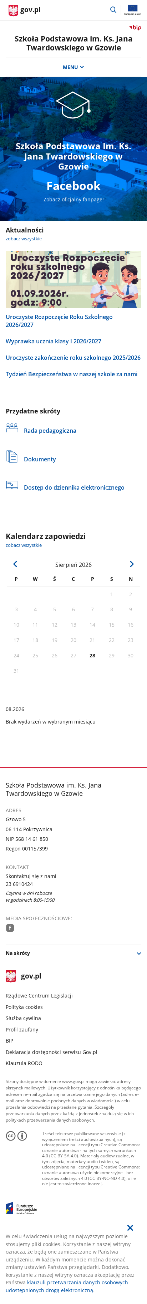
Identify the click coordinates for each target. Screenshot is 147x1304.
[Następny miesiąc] (132, 564)
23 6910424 (19, 884)
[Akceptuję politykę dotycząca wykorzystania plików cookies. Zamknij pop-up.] (130, 1227)
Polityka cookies (24, 1007)
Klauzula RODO (24, 1063)
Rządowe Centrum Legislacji (39, 995)
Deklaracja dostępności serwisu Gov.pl (51, 1052)
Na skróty (18, 953)
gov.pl (31, 976)
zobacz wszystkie (24, 239)
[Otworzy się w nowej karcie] (10, 927)
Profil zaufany (22, 1029)
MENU (70, 67)
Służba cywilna (23, 1018)
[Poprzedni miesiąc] (15, 564)
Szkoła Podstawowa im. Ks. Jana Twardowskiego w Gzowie (74, 43)
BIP (9, 1040)
